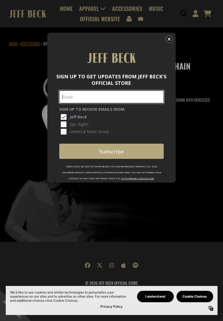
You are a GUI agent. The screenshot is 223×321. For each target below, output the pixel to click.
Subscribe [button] (111, 151)
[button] (169, 39)
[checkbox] (112, 117)
